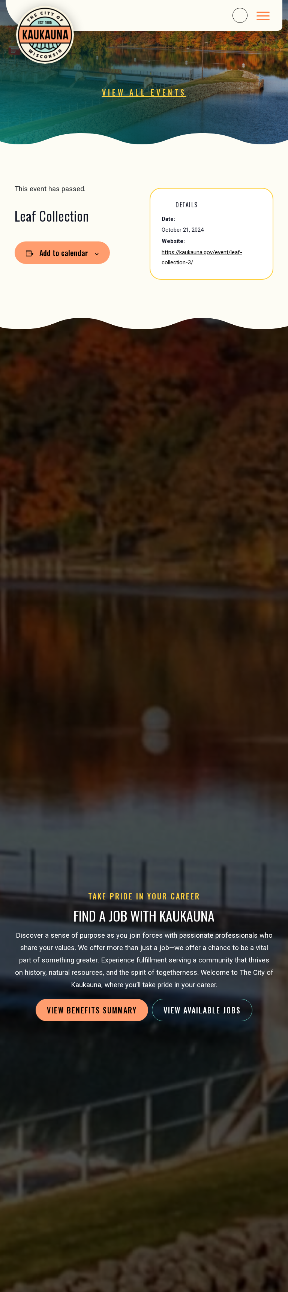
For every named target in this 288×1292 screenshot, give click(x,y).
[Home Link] (47, 35)
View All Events (144, 92)
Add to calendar (63, 252)
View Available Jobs (202, 1010)
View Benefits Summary (92, 1010)
